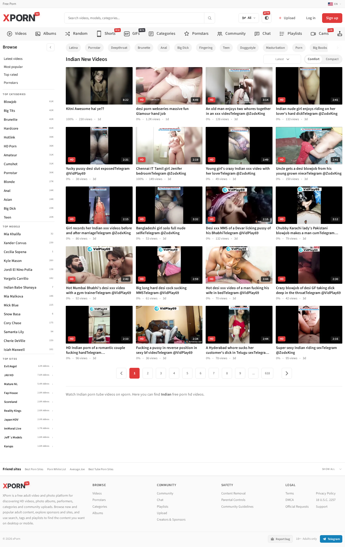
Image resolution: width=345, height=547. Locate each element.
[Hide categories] (50, 47)
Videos (97, 493)
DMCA (289, 499)
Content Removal (233, 493)
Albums (97, 513)
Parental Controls (233, 499)
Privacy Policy (326, 493)
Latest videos (13, 58)
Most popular (13, 66)
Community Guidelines (237, 506)
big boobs (320, 47)
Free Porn (9, 4)
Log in (310, 17)
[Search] (209, 18)
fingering (205, 47)
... (253, 373)
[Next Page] (287, 373)
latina (73, 47)
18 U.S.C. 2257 (326, 499)
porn (298, 47)
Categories (99, 506)
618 (267, 373)
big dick (183, 47)
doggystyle (248, 47)
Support (321, 506)
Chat (160, 499)
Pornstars (11, 82)
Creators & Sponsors (171, 519)
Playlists (162, 506)
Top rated (11, 74)
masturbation (275, 47)
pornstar (94, 47)
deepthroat (119, 47)
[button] (339, 47)
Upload (162, 513)
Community (165, 493)
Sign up (332, 17)
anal (164, 47)
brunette (144, 47)
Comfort (313, 59)
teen (226, 47)
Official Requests (297, 506)
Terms (289, 493)
